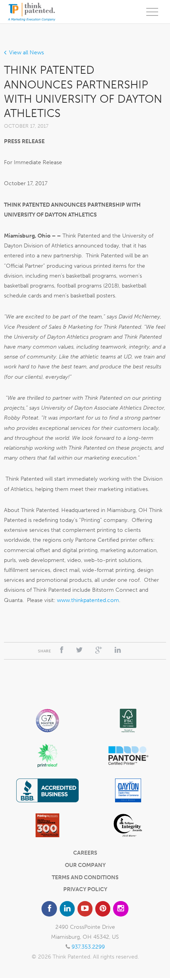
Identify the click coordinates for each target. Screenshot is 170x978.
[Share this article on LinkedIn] (118, 650)
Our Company (85, 865)
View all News (26, 52)
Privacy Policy (85, 889)
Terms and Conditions (85, 877)
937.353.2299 (88, 946)
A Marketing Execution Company (31, 12)
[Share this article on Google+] (98, 650)
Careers (85, 853)
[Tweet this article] (79, 650)
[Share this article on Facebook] (61, 650)
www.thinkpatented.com (88, 600)
